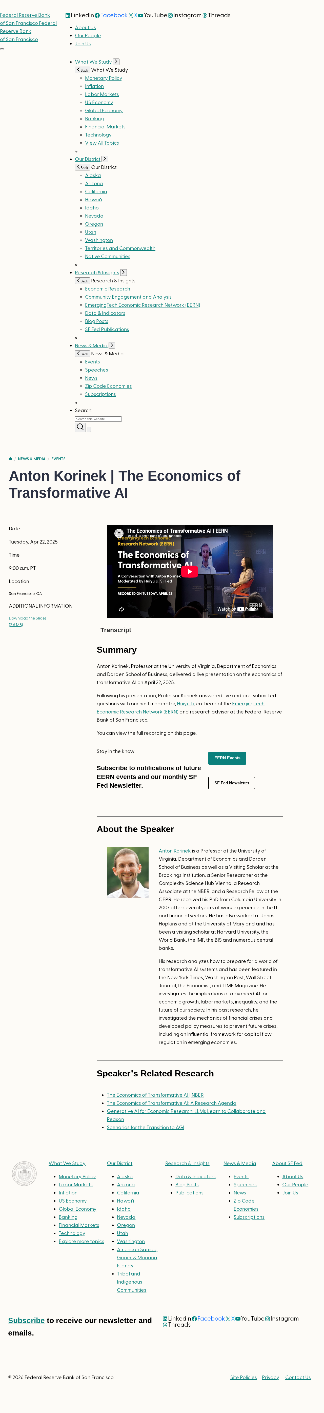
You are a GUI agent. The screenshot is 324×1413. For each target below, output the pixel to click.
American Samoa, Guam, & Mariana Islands (137, 1257)
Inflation (94, 86)
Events (92, 362)
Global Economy (104, 110)
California (96, 191)
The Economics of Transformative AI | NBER (155, 1095)
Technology (98, 135)
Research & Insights (97, 272)
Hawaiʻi (93, 200)
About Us (85, 27)
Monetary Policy (103, 78)
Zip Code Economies (108, 386)
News (91, 378)
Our (119, 1163)
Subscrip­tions (100, 394)
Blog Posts (96, 321)
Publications (189, 1193)
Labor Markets (102, 94)
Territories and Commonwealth (120, 248)
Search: (83, 410)
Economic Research (107, 289)
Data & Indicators (105, 313)
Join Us (83, 44)
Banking (94, 118)
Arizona (94, 183)
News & (240, 1163)
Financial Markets (105, 127)
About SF (287, 1163)
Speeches (96, 370)
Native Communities (107, 256)
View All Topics (102, 143)
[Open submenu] (116, 62)
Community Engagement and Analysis (128, 297)
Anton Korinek (175, 851)
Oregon (94, 224)
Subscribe (26, 1320)
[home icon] (10, 458)
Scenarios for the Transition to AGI (145, 1127)
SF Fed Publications (107, 329)
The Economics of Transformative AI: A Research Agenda (171, 1103)
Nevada (94, 216)
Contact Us (298, 1377)
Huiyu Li (185, 704)
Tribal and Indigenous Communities (131, 1282)
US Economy (99, 102)
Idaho (92, 208)
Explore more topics (81, 1241)
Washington (99, 240)
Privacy (270, 1377)
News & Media (91, 345)
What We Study (93, 62)
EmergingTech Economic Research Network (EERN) (142, 305)
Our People (88, 35)
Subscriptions (249, 1217)
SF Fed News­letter (231, 783)
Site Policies (243, 1377)
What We (67, 1163)
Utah (90, 232)
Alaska (93, 175)
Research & (187, 1163)
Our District (87, 159)
